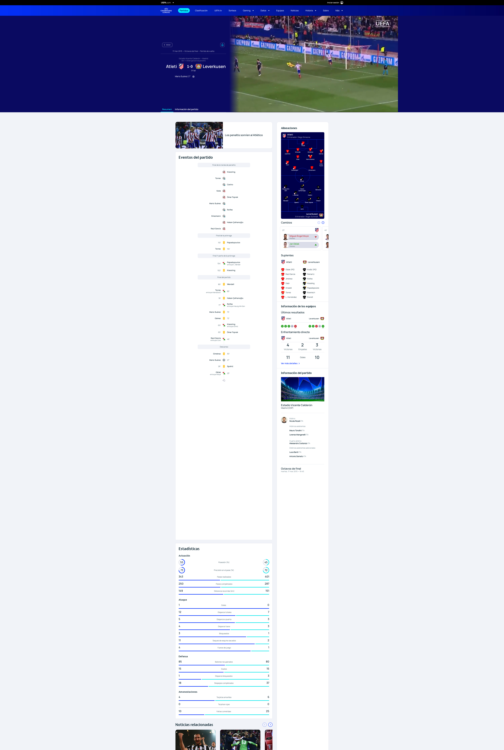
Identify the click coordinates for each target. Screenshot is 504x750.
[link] (184, 10)
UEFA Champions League (166, 10)
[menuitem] (184, 10)
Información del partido (186, 109)
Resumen (167, 109)
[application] (312, 64)
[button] (248, 10)
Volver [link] (168, 45)
